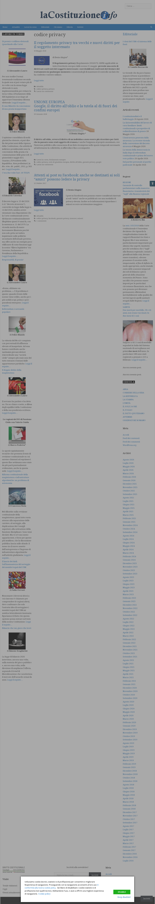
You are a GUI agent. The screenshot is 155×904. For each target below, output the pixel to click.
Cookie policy (44, 894)
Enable (122, 892)
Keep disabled (124, 897)
